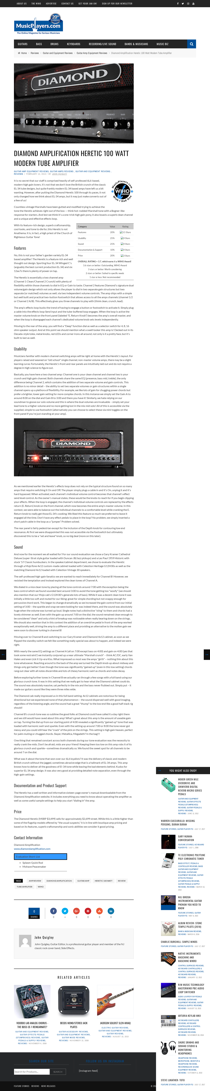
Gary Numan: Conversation (186, 838)
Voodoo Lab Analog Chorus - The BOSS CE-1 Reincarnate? (32, 1025)
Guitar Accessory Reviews (73, 1031)
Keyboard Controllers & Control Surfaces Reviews (189, 1026)
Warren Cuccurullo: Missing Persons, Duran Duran (178, 822)
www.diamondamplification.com (32, 848)
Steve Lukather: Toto (173, 1080)
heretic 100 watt (103, 881)
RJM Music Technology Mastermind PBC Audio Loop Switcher (191, 988)
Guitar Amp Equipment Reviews (31, 171)
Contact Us (68, 3)
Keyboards (73, 44)
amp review (35, 881)
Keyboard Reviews (187, 974)
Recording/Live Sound (102, 44)
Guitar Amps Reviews (62, 171)
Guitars (23, 44)
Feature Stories (168, 829)
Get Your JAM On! (88, 3)
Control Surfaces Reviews (191, 965)
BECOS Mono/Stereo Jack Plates (73, 1025)
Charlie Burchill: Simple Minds (179, 941)
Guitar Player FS (185, 829)
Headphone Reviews (187, 1058)
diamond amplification (59, 881)
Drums (55, 44)
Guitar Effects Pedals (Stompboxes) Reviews (189, 804)
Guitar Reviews (115, 1033)
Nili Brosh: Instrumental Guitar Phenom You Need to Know (190, 902)
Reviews (18, 174)
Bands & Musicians (136, 44)
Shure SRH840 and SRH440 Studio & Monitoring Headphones (188, 1048)
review (122, 881)
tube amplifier (24, 886)
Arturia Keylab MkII (189, 1015)
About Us (22, 3)
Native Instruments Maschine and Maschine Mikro (189, 957)
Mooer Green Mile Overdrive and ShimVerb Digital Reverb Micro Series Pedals (190, 786)
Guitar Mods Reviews (73, 1037)
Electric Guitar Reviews (115, 1027)
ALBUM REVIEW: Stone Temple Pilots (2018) (190, 925)
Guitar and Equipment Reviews (92, 171)
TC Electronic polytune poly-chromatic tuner (191, 857)
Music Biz (162, 44)
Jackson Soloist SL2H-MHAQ (115, 1023)
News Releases (48, 1086)
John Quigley (59, 174)
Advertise (51, 3)
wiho (41, 886)
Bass (39, 44)
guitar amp (83, 881)
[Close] (159, 770)
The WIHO (36, 3)
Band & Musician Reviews (189, 931)
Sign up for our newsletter (117, 3)
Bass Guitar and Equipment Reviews (190, 869)
